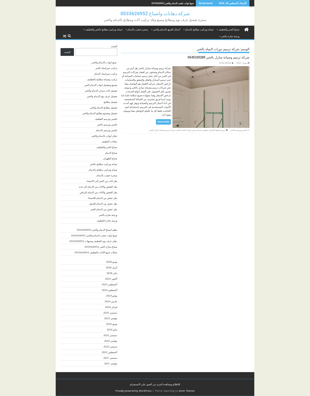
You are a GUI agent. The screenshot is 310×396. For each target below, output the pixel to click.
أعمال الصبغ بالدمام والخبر (166, 29)
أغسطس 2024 (109, 290)
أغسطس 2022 (109, 352)
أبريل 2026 (111, 267)
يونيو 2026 (111, 261)
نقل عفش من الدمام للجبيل (103, 203)
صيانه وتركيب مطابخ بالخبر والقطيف (103, 29)
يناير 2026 (112, 273)
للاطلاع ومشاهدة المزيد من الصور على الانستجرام (155, 384)
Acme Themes (187, 390)
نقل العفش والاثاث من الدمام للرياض (98, 192)
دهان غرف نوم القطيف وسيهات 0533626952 (172, 3)
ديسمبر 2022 (110, 335)
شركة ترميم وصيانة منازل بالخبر (162, 130)
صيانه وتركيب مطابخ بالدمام (199, 29)
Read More (163, 122)
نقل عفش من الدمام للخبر (103, 209)
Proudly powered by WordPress (133, 390)
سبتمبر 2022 (110, 346)
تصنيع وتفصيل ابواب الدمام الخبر (100, 85)
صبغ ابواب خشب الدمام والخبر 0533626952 (94, 235)
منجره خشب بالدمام (137, 29)
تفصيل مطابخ (110, 101)
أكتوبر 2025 (111, 278)
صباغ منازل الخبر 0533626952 (101, 246)
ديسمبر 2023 (110, 312)
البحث (114, 46)
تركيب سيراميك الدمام (105, 73)
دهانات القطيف (109, 141)
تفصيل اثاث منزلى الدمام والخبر (101, 90)
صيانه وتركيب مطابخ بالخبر (103, 164)
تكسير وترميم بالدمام (106, 130)
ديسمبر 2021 (110, 357)
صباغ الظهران (110, 158)
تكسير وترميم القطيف (106, 118)
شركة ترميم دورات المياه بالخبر (189, 130)
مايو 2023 (112, 329)
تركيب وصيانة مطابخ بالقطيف (102, 79)
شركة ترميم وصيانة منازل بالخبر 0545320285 (218, 57)
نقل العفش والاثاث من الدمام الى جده (98, 186)
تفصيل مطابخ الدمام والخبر (103, 107)
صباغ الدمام (111, 152)
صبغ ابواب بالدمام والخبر (104, 62)
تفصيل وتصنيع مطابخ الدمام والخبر (99, 113)
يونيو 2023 (111, 323)
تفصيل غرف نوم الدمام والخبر (102, 96)
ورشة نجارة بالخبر (230, 36)
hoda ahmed (225, 63)
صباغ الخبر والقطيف (229, 29)
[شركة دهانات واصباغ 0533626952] (246, 29)
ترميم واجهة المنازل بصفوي (214, 130)
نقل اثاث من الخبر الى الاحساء (102, 181)
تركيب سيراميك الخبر (106, 68)
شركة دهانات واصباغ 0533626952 (155, 13)
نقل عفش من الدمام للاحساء (102, 198)
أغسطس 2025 (109, 284)
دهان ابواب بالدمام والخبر (104, 135)
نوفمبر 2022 (110, 340)
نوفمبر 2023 (110, 318)
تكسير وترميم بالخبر (238, 130)
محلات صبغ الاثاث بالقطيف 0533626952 (96, 252)
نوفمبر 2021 (110, 363)
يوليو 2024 (111, 295)
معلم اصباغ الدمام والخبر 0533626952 (97, 229)
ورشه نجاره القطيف (107, 220)
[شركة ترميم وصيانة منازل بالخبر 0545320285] (210, 68)
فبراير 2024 (111, 307)
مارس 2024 (111, 301)
